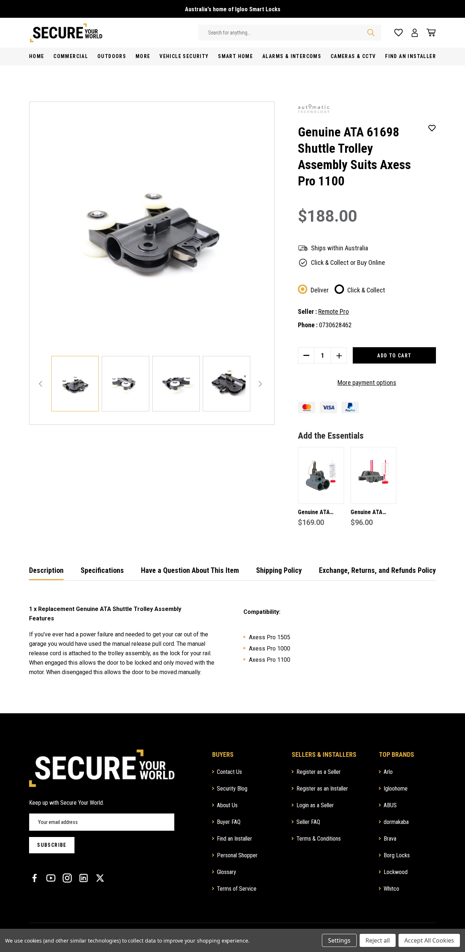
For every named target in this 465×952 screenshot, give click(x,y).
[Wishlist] (398, 33)
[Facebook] (34, 878)
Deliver (320, 290)
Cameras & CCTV (353, 56)
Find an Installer (234, 838)
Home (36, 56)
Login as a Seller (315, 805)
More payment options (366, 382)
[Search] (371, 33)
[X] (99, 878)
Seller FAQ (308, 821)
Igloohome (396, 788)
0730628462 (335, 325)
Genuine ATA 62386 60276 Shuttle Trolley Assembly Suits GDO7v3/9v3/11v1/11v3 (374, 513)
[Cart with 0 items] (429, 33)
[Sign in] (414, 33)
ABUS (390, 805)
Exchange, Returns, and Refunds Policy (377, 570)
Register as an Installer (322, 788)
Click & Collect (366, 290)
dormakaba (396, 821)
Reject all (377, 940)
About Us (227, 805)
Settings (339, 940)
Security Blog (232, 788)
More (143, 56)
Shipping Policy (279, 570)
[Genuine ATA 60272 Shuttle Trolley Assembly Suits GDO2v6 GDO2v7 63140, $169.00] (321, 475)
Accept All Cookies (429, 940)
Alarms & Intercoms (291, 56)
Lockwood (396, 872)
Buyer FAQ (228, 821)
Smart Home (235, 56)
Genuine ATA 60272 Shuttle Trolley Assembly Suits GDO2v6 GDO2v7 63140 (319, 513)
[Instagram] (67, 878)
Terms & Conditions (318, 838)
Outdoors (111, 56)
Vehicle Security (184, 56)
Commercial (70, 56)
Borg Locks (397, 855)
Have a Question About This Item (190, 570)
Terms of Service (236, 888)
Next (260, 384)
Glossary (226, 872)
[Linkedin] (83, 878)
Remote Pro (333, 311)
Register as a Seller (318, 771)
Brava (390, 838)
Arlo (388, 771)
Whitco (391, 888)
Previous (40, 384)
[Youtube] (50, 878)
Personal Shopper (237, 855)
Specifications (102, 570)
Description (46, 570)
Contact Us (229, 771)
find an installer (410, 56)
